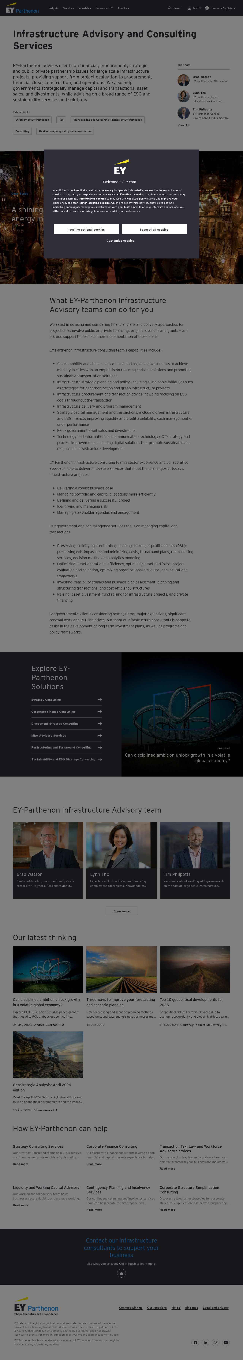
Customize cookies (120, 240)
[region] (121, 204)
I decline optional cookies (86, 229)
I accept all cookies (154, 229)
